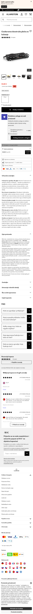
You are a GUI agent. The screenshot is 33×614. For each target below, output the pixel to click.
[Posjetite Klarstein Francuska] (13, 563)
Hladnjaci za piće (5, 501)
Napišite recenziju (17, 362)
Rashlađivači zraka (6, 504)
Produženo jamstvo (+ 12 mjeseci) (17, 130)
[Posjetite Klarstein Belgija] (6, 572)
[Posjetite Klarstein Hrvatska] (17, 568)
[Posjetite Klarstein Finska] (2, 572)
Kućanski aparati (6, 25)
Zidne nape (4, 507)
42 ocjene (13, 37)
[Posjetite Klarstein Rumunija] (21, 568)
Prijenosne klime (5, 481)
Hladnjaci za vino (5, 478)
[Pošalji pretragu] (3, 20)
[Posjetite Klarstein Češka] (6, 568)
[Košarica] (30, 14)
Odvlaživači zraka (6, 484)
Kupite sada (4, 6)
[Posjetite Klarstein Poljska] (13, 568)
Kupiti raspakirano (8, 149)
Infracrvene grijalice (6, 494)
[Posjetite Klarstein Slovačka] (2, 568)
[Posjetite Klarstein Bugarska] (24, 568)
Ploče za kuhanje (17, 25)
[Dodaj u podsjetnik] (31, 31)
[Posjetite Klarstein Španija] (21, 563)
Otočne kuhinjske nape (7, 488)
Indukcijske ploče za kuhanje (8, 511)
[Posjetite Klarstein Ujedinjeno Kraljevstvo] (24, 563)
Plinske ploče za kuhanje (7, 514)
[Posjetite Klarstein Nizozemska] (10, 572)
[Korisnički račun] (22, 14)
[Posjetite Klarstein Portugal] (13, 572)
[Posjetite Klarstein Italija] (17, 563)
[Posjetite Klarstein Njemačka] (2, 563)
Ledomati (3, 498)
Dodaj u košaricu (18, 109)
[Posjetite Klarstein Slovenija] (17, 572)
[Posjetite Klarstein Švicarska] (10, 563)
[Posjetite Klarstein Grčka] (21, 572)
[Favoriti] (26, 14)
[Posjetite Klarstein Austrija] (6, 563)
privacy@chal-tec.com (8, 463)
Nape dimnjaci (5, 491)
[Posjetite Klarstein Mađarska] (10, 568)
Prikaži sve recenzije (18, 424)
